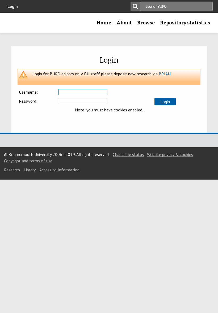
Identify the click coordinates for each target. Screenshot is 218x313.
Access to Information (59, 169)
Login (12, 6)
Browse (146, 23)
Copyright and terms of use (28, 160)
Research (12, 169)
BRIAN (165, 73)
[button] (165, 101)
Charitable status (128, 154)
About (124, 23)
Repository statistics (185, 23)
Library (30, 169)
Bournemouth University (12, 24)
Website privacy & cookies (170, 154)
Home (104, 23)
